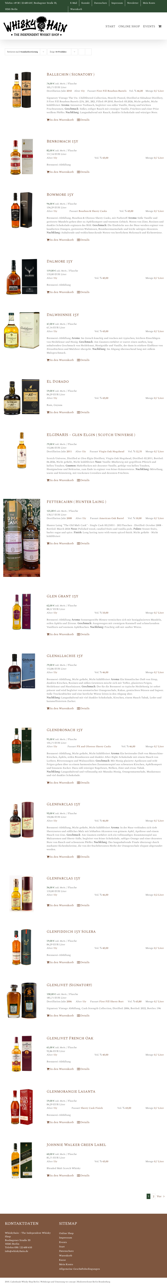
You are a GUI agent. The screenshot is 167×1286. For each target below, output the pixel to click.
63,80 (139, 1001)
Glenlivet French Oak (70, 1038)
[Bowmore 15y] (21, 210)
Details (85, 120)
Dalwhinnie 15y (63, 315)
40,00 (105, 278)
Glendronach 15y (65, 730)
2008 (69, 518)
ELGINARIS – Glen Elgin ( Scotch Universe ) (91, 435)
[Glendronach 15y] (21, 745)
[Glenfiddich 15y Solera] (21, 947)
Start (62, 1246)
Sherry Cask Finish (92, 1108)
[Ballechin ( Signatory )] (21, 89)
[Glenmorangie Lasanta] (21, 1107)
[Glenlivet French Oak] (21, 1053)
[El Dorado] (21, 397)
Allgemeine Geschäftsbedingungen (79, 1269)
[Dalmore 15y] (21, 276)
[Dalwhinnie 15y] (21, 330)
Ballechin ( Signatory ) (70, 74)
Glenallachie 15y (65, 656)
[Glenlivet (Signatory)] (21, 1000)
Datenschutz (66, 1251)
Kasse (62, 1260)
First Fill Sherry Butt (111, 1001)
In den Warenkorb (62, 120)
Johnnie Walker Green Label (76, 1145)
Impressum (65, 1237)
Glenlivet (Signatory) (69, 985)
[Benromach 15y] (21, 156)
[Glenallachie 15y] (21, 671)
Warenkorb (65, 1255)
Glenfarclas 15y (63, 804)
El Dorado (58, 382)
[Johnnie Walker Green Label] (21, 1160)
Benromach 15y (62, 141)
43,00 (105, 158)
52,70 (139, 451)
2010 (69, 91)
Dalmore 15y (60, 261)
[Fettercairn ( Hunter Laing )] (21, 538)
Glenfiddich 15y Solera (71, 932)
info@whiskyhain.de (16, 1251)
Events (63, 1242)
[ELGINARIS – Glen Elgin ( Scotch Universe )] (21, 450)
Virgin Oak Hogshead (111, 451)
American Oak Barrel (111, 518)
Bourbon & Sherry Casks (93, 211)
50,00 (139, 518)
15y (83, 91)
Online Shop (66, 1233)
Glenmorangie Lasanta (71, 1091)
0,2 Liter (159, 895)
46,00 (140, 91)
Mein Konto (66, 1264)
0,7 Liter (159, 91)
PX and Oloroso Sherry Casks (94, 746)
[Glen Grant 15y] (21, 611)
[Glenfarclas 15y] (21, 819)
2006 (69, 1001)
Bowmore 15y (60, 195)
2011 (69, 451)
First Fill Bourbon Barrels (112, 91)
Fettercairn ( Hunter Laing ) (76, 502)
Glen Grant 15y (62, 596)
